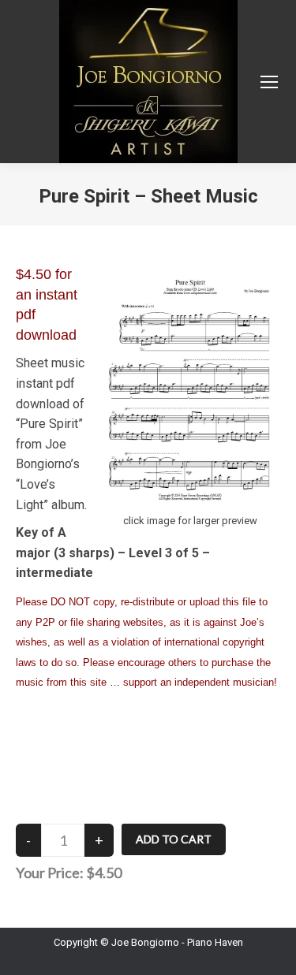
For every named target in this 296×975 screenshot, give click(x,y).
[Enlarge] (260, 292)
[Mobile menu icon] (269, 82)
